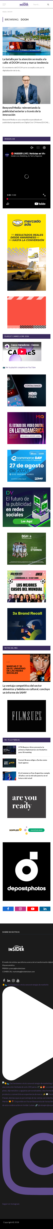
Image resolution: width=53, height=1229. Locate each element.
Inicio (4, 12)
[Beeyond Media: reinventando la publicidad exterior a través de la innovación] (26, 90)
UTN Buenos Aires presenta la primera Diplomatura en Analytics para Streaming (32, 749)
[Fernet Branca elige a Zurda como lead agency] (9, 763)
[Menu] (4, 4)
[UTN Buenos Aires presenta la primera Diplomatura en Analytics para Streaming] (9, 750)
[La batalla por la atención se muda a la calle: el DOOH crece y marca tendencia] (26, 41)
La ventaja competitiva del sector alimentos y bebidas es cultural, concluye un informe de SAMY (26, 689)
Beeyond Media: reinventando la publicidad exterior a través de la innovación (22, 111)
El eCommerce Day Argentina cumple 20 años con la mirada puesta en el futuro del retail (34, 775)
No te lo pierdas (12, 740)
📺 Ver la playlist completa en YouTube (19, 367)
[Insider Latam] (24, 4)
